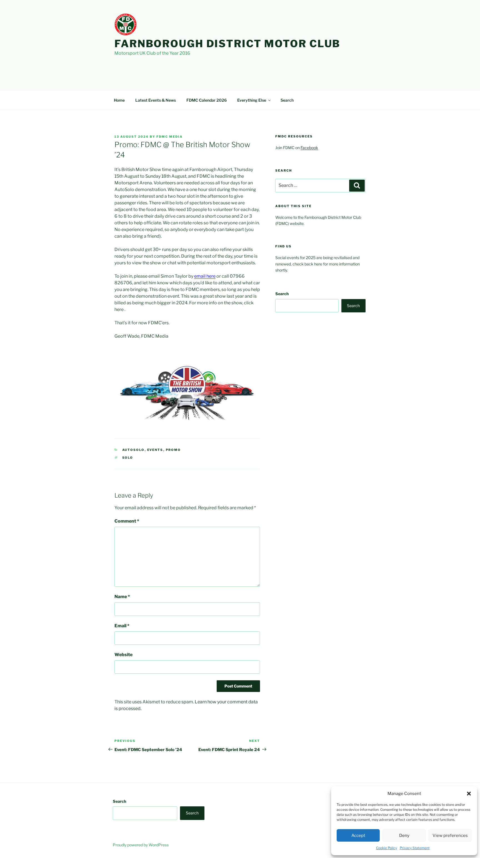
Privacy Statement (415, 848)
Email (121, 625)
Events (155, 450)
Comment (126, 521)
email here (205, 276)
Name (122, 596)
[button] (469, 793)
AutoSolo (133, 450)
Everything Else (251, 100)
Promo (173, 450)
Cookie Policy (386, 848)
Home (119, 100)
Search (287, 100)
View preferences (450, 835)
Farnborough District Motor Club (227, 43)
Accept (358, 835)
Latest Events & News (155, 100)
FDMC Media (169, 137)
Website (123, 654)
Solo (127, 458)
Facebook (309, 147)
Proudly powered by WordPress (141, 844)
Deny (404, 835)
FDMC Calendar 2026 (206, 100)
